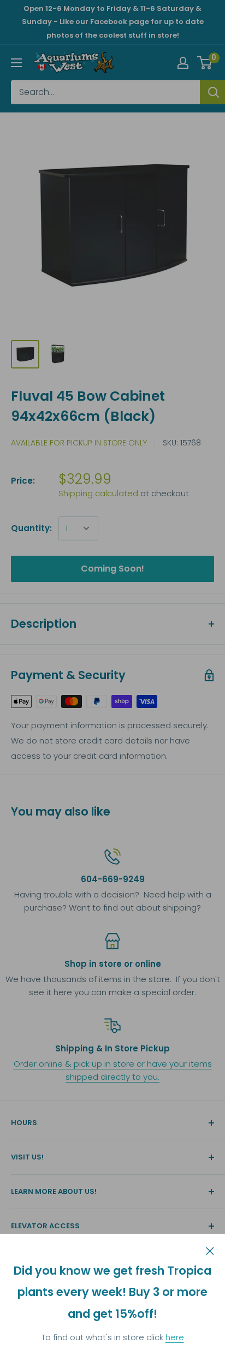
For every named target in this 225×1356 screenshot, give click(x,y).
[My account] (182, 63)
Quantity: (31, 528)
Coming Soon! (112, 568)
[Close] (210, 1250)
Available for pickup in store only (79, 442)
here (174, 1337)
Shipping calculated (98, 493)
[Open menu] (16, 62)
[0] (205, 62)
